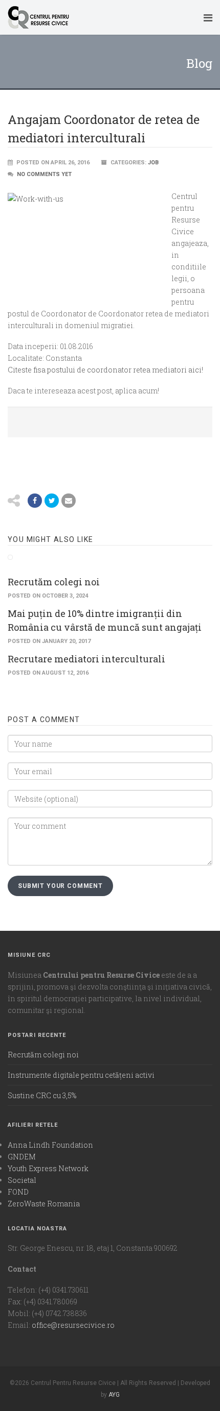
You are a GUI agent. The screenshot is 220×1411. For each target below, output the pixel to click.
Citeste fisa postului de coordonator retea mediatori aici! (105, 370)
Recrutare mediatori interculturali (86, 659)
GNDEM (22, 1156)
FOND (18, 1192)
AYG (114, 1394)
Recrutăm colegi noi (54, 582)
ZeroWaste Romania (44, 1203)
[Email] (68, 500)
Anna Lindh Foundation (50, 1145)
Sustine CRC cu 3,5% (42, 1095)
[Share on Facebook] (35, 500)
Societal (22, 1180)
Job (153, 162)
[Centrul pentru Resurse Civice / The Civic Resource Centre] (100, 17)
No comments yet (44, 174)
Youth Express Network (48, 1168)
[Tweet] (52, 500)
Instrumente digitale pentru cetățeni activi (81, 1075)
